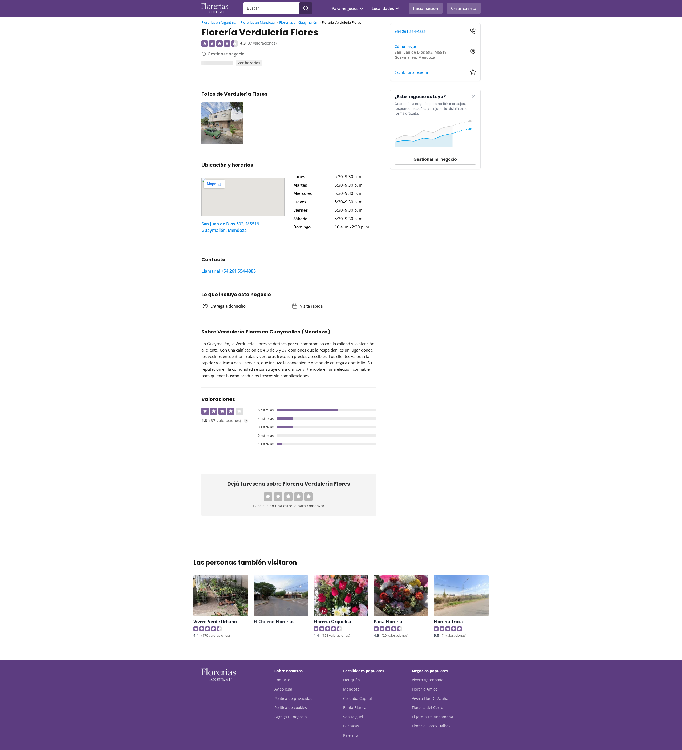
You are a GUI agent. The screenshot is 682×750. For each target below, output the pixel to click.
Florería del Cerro (427, 707)
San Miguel (353, 716)
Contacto (282, 679)
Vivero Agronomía (427, 679)
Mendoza (351, 689)
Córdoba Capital (357, 698)
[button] (268, 496)
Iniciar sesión (425, 8)
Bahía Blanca (354, 707)
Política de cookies (290, 707)
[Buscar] (305, 8)
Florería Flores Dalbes (431, 725)
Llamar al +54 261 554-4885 (228, 271)
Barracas (351, 725)
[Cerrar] (473, 96)
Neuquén (351, 679)
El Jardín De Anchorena (432, 716)
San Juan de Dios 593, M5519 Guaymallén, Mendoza (230, 227)
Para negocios (345, 8)
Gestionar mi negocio (435, 159)
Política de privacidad (293, 698)
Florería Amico (424, 689)
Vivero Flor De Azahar (431, 698)
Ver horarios (249, 62)
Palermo (350, 735)
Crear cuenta (463, 8)
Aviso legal (283, 689)
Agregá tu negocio (290, 716)
